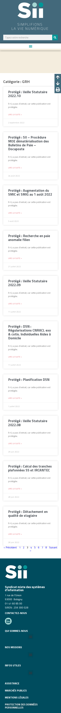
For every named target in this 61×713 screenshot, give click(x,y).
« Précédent (10, 547)
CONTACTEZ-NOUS (16, 613)
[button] (30, 46)
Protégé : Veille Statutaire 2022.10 (27, 93)
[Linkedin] (8, 621)
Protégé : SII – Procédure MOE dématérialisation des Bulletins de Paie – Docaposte (28, 143)
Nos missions (13, 647)
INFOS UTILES (13, 665)
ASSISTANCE (12, 683)
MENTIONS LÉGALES (16, 697)
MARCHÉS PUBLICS (16, 690)
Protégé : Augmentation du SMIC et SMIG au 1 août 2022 (30, 192)
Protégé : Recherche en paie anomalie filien (29, 237)
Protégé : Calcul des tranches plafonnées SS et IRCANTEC (30, 468)
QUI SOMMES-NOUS (16, 631)
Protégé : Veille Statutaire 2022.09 (27, 282)
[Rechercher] (55, 37)
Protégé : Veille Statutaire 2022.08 (27, 422)
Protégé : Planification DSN (28, 379)
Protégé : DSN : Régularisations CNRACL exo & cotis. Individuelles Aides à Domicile (29, 332)
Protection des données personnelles (21, 705)
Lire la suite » (15, 114)
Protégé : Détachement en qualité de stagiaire (28, 513)
